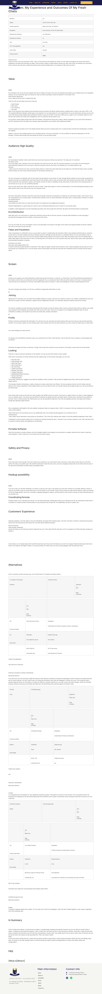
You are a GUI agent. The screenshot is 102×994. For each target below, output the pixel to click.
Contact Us (73, 2)
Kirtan (53, 2)
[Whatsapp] (71, 978)
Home (30, 2)
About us (37, 2)
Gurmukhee (45, 2)
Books (66, 2)
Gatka (59, 2)
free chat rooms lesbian (15, 245)
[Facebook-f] (67, 978)
